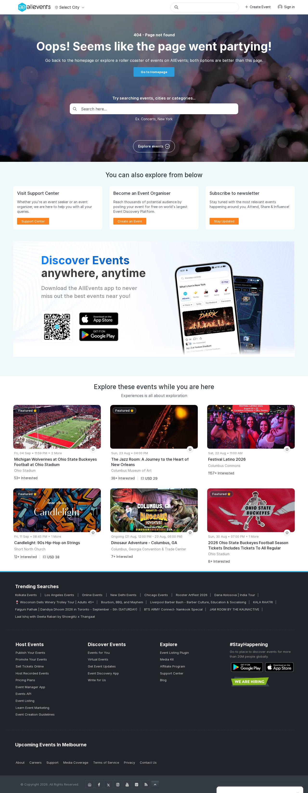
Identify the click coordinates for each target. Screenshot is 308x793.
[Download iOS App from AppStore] (279, 667)
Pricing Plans (25, 680)
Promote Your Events (31, 659)
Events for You (99, 653)
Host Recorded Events (32, 673)
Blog (163, 680)
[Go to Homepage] (89, 784)
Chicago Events (156, 595)
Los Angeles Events (60, 595)
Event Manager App (30, 687)
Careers (35, 762)
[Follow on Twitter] (108, 784)
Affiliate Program (172, 666)
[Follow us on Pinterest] (136, 784)
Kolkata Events (26, 595)
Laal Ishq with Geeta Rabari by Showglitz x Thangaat (55, 616)
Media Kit (167, 659)
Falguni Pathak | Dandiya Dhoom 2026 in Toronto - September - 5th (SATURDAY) (76, 609)
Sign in (289, 7)
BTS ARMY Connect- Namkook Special (173, 609)
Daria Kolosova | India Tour (234, 595)
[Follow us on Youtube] (127, 784)
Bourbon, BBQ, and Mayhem (122, 602)
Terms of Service (106, 762)
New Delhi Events (123, 595)
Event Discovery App (103, 673)
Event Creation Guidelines (35, 714)
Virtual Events (98, 659)
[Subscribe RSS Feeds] (146, 784)
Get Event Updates (102, 666)
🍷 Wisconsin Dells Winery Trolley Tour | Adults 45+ (54, 602)
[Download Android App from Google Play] (247, 667)
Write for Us (97, 680)
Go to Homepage (154, 72)
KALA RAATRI (263, 602)
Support (52, 762)
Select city (69, 7)
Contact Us (148, 762)
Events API (23, 694)
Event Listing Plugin (174, 653)
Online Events (92, 595)
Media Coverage (75, 762)
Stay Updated (224, 221)
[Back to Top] (155, 784)
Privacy (129, 762)
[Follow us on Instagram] (118, 784)
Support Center (171, 673)
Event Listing (25, 701)
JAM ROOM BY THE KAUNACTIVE (234, 609)
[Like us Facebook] (99, 784)
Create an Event (130, 221)
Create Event (260, 7)
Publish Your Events (30, 653)
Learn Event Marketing (32, 708)
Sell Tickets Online (30, 666)
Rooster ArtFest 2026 (191, 595)
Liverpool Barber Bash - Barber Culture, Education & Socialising (198, 602)
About (20, 762)
